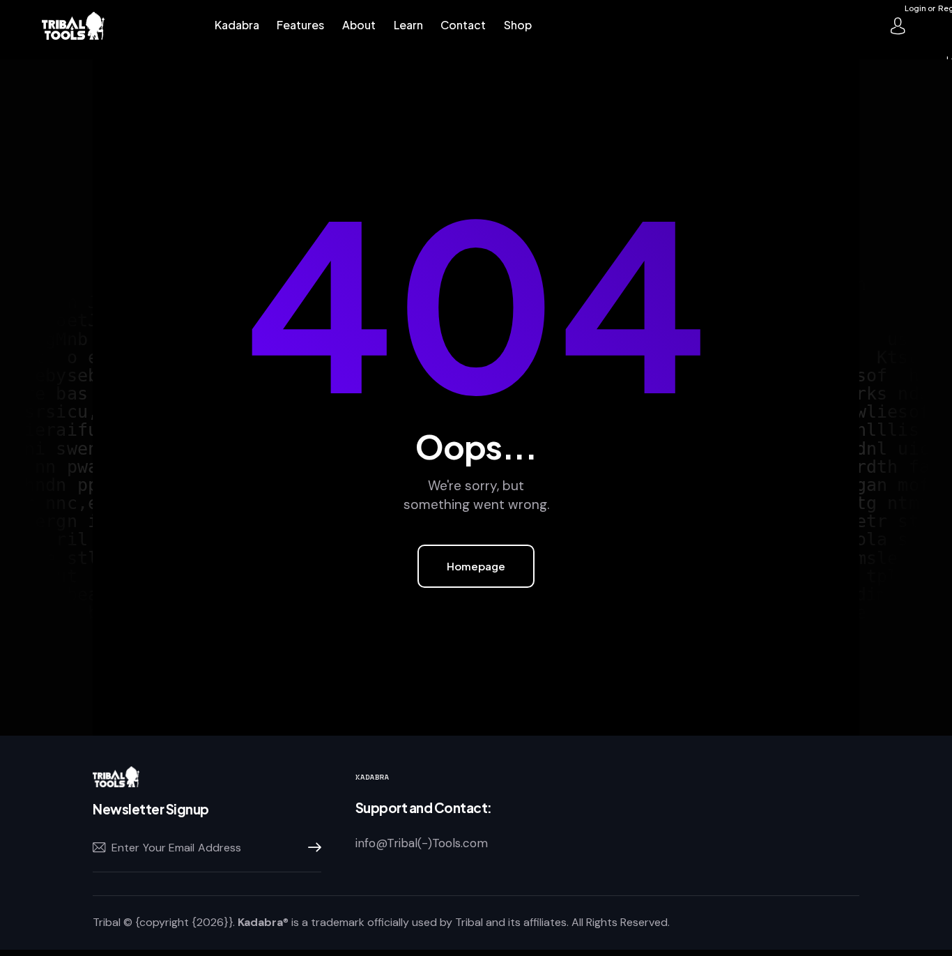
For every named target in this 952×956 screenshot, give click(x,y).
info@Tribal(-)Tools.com (421, 843)
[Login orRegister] (898, 25)
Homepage (476, 565)
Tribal (107, 922)
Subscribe (310, 847)
